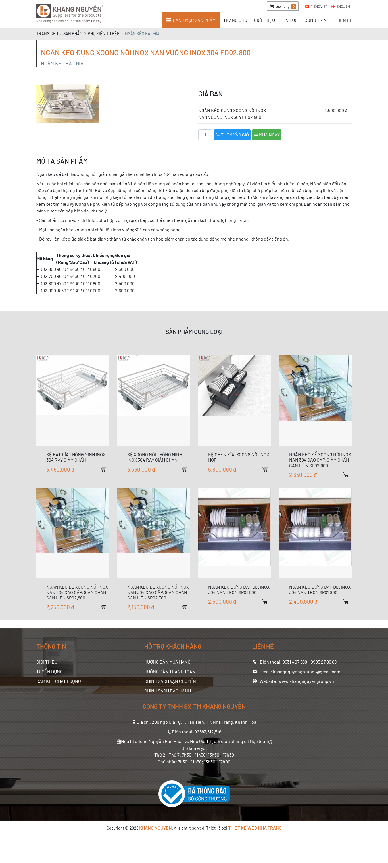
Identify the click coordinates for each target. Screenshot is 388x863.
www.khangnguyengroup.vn (306, 681)
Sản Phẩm (72, 33)
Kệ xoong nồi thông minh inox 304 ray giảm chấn (154, 457)
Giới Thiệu (46, 661)
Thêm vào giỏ (234, 134)
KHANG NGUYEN (155, 827)
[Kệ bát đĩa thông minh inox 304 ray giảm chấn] (72, 400)
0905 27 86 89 (323, 661)
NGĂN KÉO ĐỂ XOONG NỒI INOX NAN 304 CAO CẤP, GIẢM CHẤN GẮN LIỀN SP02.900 (320, 460)
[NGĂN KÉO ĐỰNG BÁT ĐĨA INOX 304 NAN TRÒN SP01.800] (315, 533)
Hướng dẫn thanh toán (169, 671)
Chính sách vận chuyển (170, 681)
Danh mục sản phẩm (194, 20)
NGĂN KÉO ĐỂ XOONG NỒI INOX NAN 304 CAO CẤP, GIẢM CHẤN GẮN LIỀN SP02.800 (77, 592)
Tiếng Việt (319, 6)
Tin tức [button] (290, 20)
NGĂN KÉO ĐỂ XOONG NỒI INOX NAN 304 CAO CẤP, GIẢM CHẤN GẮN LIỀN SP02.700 (158, 592)
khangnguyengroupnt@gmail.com (306, 671)
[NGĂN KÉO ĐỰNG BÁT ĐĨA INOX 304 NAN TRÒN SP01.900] (234, 533)
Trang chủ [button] (235, 20)
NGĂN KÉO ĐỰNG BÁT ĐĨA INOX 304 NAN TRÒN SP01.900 (239, 589)
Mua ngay (269, 134)
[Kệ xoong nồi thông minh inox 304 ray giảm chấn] (153, 400)
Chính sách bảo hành (167, 690)
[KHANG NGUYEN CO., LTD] (70, 14)
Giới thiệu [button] (264, 20)
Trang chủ (47, 33)
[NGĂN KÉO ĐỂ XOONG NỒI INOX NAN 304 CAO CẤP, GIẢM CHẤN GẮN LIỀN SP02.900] (315, 400)
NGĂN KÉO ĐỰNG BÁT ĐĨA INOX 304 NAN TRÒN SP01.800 (320, 589)
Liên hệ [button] (344, 20)
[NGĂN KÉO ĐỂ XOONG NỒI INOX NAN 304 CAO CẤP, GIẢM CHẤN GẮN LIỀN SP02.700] (153, 533)
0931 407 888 (294, 661)
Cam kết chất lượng (58, 681)
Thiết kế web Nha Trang (255, 827)
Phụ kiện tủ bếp (104, 33)
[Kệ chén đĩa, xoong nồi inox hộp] (234, 400)
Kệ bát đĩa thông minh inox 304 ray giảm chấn (75, 457)
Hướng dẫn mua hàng (167, 661)
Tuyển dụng (49, 671)
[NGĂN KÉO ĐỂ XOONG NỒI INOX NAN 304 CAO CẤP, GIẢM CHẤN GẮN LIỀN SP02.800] (72, 533)
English (343, 6)
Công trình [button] (316, 20)
